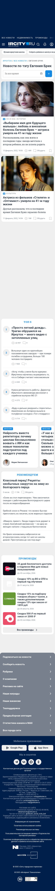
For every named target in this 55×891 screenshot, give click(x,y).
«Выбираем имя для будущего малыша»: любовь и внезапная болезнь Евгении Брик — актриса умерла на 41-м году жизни (26, 128)
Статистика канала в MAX (18, 723)
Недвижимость (25, 38)
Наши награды (11, 693)
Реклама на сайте (13, 686)
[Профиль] (51, 44)
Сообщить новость (14, 664)
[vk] (24, 762)
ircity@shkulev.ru (40, 797)
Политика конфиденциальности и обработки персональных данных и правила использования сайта (27, 840)
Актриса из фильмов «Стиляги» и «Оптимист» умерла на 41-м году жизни (26, 201)
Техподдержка (11, 708)
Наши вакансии (12, 701)
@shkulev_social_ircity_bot (36, 814)
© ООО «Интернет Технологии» (27, 872)
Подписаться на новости (17, 657)
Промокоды (41, 38)
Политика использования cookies (27, 826)
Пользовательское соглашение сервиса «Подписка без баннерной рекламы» (27, 835)
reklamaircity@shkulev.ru (27, 812)
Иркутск (7, 61)
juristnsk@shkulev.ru (31, 800)
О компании (10, 679)
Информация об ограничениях (27, 822)
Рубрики (8, 671)
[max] (31, 762)
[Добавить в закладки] (50, 150)
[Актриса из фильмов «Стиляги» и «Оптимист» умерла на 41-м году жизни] (27, 173)
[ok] (38, 762)
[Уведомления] (44, 44)
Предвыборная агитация (17, 715)
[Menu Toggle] (3, 44)
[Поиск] (38, 44)
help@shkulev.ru (34, 802)
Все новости (8, 38)
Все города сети (12, 730)
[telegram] (16, 762)
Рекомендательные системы (27, 830)
